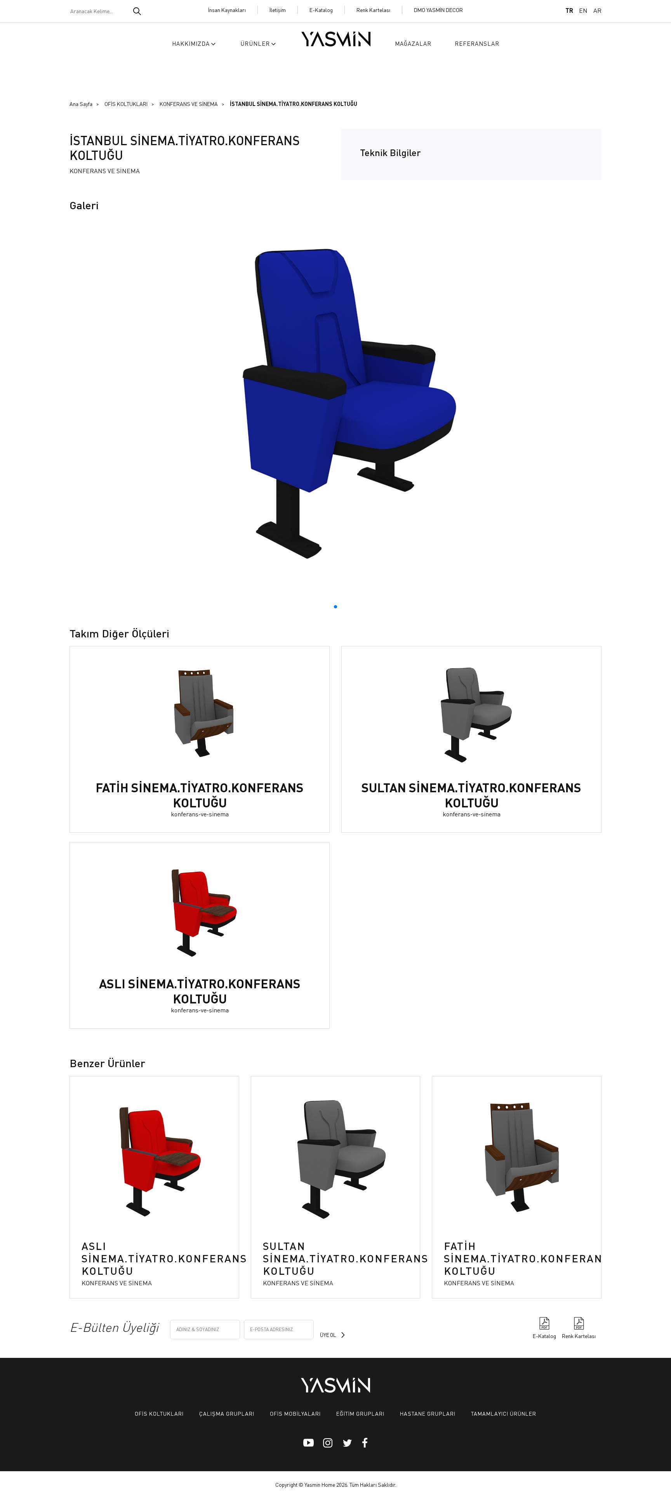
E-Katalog (321, 9)
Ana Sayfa (81, 103)
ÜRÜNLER (255, 43)
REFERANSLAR (477, 43)
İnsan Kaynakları (227, 9)
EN (583, 10)
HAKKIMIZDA (191, 43)
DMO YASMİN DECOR (438, 9)
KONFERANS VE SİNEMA (189, 103)
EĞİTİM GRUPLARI (360, 1413)
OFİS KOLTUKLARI (126, 103)
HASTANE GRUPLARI (427, 1413)
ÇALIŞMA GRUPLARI (226, 1413)
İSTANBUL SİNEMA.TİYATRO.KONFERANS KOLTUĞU (293, 103)
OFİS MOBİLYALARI (295, 1413)
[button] (335, 606)
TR (569, 10)
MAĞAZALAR (413, 43)
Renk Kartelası (373, 9)
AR (597, 10)
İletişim (277, 9)
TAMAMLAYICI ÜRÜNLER (503, 1413)
